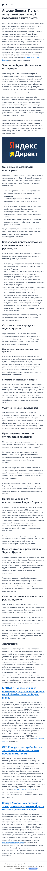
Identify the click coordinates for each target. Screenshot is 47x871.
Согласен (33, 868)
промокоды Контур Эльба (24, 789)
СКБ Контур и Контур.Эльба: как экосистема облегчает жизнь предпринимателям (22, 750)
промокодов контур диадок (13, 843)
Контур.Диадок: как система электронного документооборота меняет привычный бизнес (23, 806)
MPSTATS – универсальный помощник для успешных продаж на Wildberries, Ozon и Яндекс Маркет (23, 693)
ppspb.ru (7, 4)
